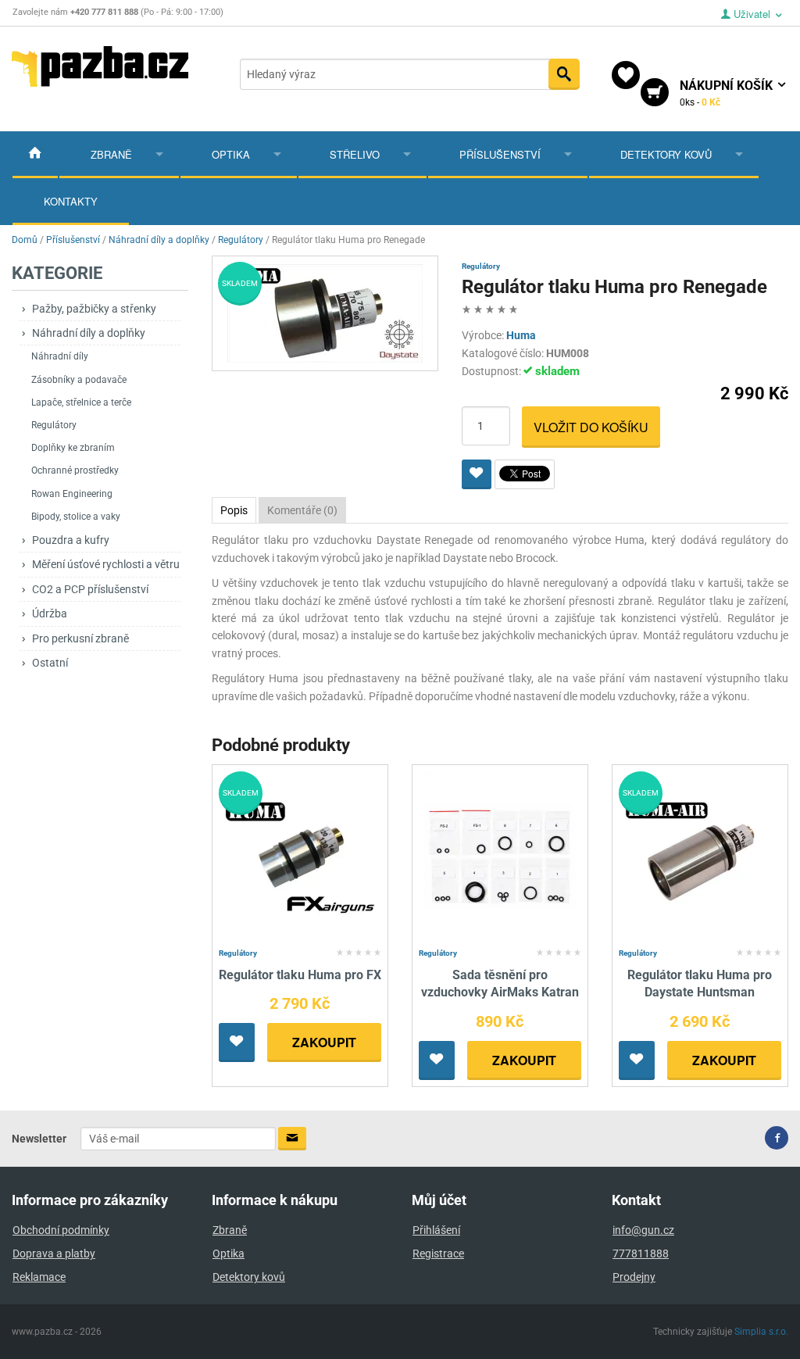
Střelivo (355, 154)
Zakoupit (324, 1042)
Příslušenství (500, 154)
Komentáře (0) (302, 510)
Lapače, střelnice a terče (81, 402)
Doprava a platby (53, 1253)
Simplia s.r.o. (761, 1331)
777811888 (640, 1253)
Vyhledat (564, 74)
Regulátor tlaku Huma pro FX (300, 974)
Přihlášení (436, 1230)
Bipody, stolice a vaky (75, 516)
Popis (234, 510)
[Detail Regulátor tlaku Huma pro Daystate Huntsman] (699, 856)
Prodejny (633, 1277)
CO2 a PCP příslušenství (90, 589)
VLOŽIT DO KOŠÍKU (591, 427)
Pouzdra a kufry (70, 540)
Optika (231, 154)
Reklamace (39, 1277)
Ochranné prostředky (75, 470)
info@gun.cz (643, 1230)
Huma (521, 335)
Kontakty (71, 201)
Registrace (438, 1253)
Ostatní (50, 662)
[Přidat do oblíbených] (476, 474)
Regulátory (54, 425)
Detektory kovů (666, 154)
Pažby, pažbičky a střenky (94, 308)
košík (728, 93)
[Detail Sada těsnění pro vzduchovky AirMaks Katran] (499, 856)
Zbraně (111, 154)
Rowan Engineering (71, 493)
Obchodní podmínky (60, 1230)
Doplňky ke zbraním (73, 447)
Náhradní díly (59, 356)
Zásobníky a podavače (79, 379)
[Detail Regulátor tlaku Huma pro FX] (299, 856)
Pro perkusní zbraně (80, 638)
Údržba (49, 613)
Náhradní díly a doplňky (88, 333)
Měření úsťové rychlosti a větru (106, 564)
